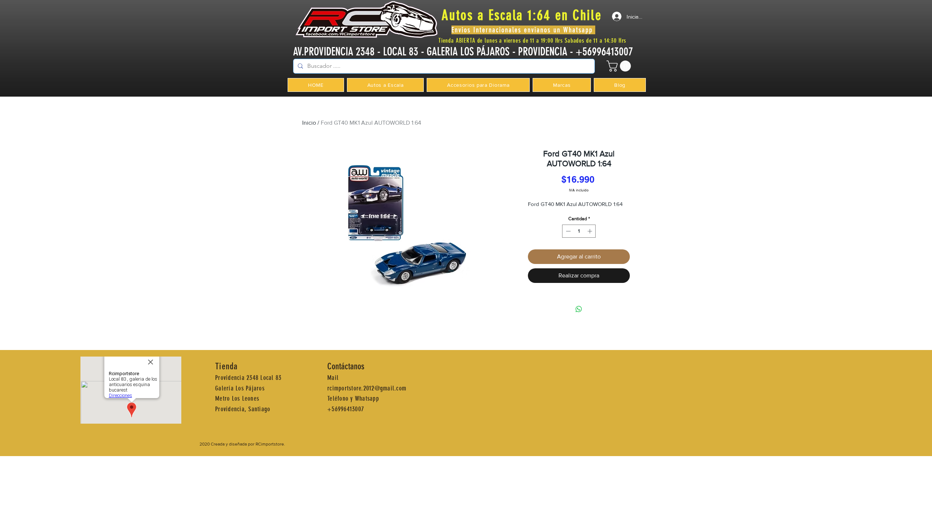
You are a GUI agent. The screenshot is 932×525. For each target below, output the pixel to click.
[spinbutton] (579, 231)
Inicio (309, 123)
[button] (620, 66)
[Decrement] (567, 231)
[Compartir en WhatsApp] (578, 309)
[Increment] (590, 231)
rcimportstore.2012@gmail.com (366, 388)
